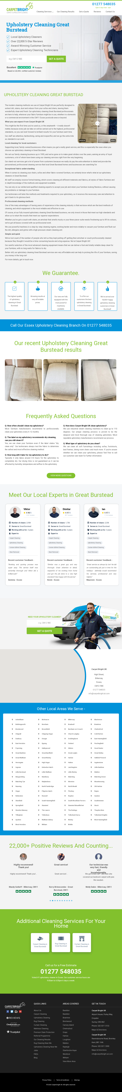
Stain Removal (14, 552)
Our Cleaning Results (42, 1039)
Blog (35, 1058)
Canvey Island (68, 1025)
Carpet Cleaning (15, 538)
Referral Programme (42, 1036)
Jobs (36, 1050)
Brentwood (67, 1021)
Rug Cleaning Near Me (43, 1043)
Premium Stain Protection (44, 1032)
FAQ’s (36, 1054)
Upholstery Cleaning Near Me (45, 1047)
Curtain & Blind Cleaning (17, 547)
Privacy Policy (46, 1080)
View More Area (69, 1061)
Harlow (65, 1036)
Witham (66, 1058)
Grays (65, 1032)
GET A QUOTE (56, 58)
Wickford (66, 1054)
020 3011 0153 (103, 1026)
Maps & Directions (99, 1030)
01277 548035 (103, 4)
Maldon (66, 1043)
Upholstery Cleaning (16, 543)
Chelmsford (67, 1028)
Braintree (66, 1018)
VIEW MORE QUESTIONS (61, 475)
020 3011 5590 (103, 1046)
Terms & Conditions (62, 1080)
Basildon (66, 1010)
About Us (37, 1010)
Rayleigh (66, 1047)
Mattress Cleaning (41, 1028)
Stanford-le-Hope (70, 1050)
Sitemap (77, 1080)
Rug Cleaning (39, 1021)
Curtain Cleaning (40, 1025)
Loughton (66, 1039)
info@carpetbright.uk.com (99, 693)
